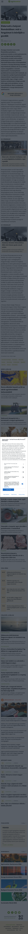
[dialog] (14, 467)
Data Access (14, 494)
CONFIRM (8, 489)
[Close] (25, 439)
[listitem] (14, 464)
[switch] (23, 467)
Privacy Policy (22, 494)
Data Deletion (6, 494)
